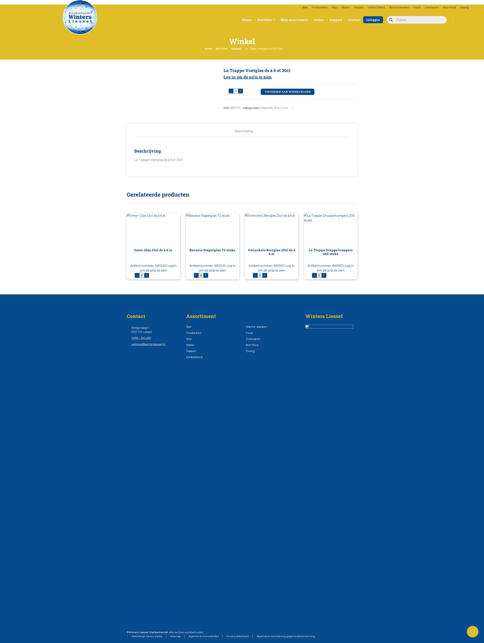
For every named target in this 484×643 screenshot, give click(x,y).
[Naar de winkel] (472, 631)
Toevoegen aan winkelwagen (287, 91)
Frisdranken (319, 7)
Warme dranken (399, 7)
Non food (252, 345)
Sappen (359, 7)
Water (346, 7)
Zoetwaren (432, 7)
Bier (305, 7)
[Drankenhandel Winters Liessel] (38, 13)
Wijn (334, 7)
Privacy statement (237, 636)
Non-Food (221, 48)
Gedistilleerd (376, 7)
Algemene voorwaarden (203, 636)
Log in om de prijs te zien (247, 76)
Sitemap (175, 636)
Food (417, 7)
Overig (464, 7)
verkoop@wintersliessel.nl (148, 344)
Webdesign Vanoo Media (146, 636)
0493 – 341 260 (141, 338)
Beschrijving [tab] (244, 131)
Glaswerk (236, 48)
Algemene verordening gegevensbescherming (286, 636)
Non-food (449, 7)
